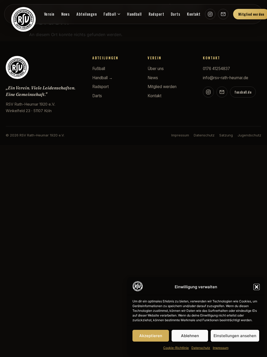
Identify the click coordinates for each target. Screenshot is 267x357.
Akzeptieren (150, 335)
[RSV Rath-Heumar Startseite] (23, 19)
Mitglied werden (162, 86)
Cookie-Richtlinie (176, 348)
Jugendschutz (249, 135)
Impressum (220, 348)
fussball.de (242, 92)
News (65, 14)
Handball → (102, 77)
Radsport (156, 14)
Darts (175, 14)
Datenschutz (200, 348)
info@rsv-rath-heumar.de (225, 77)
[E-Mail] (223, 14)
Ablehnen (190, 335)
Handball (134, 14)
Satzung (226, 135)
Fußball (110, 14)
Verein (49, 14)
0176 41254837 (216, 68)
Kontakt (193, 14)
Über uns (156, 68)
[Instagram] (210, 14)
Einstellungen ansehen (235, 335)
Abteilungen (86, 14)
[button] (256, 287)
